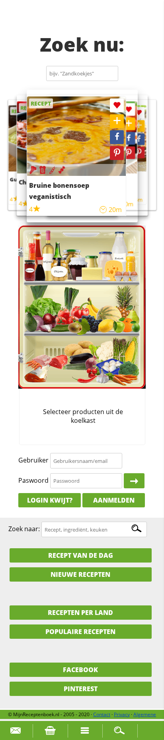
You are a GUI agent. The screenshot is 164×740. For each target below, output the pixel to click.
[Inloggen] (134, 480)
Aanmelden (114, 500)
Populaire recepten (80, 631)
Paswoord (33, 480)
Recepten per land (80, 612)
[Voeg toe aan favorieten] (138, 113)
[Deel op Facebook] (138, 139)
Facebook (80, 669)
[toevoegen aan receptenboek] (138, 126)
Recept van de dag (80, 555)
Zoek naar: (24, 529)
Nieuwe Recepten (80, 574)
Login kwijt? (49, 500)
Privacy (122, 714)
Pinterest (81, 688)
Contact (101, 714)
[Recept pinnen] (138, 152)
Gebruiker (33, 460)
